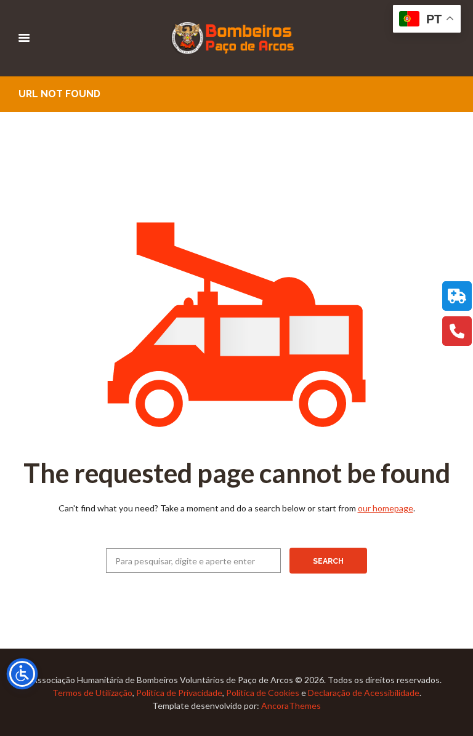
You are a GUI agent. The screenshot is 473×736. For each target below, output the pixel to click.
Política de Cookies (262, 692)
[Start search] (328, 561)
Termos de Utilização (92, 692)
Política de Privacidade (179, 692)
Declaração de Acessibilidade (363, 692)
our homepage (385, 508)
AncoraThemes (291, 705)
